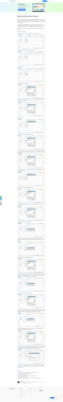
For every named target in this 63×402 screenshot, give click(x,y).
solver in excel (41, 21)
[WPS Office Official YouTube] (42, 390)
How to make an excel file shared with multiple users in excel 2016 (27, 372)
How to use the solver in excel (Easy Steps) (24, 373)
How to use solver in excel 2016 (22, 374)
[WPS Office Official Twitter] (39, 390)
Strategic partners (31, 393)
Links (29, 390)
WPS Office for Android (22, 393)
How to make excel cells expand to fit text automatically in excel (26, 375)
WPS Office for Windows (22, 390)
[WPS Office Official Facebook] (40, 390)
